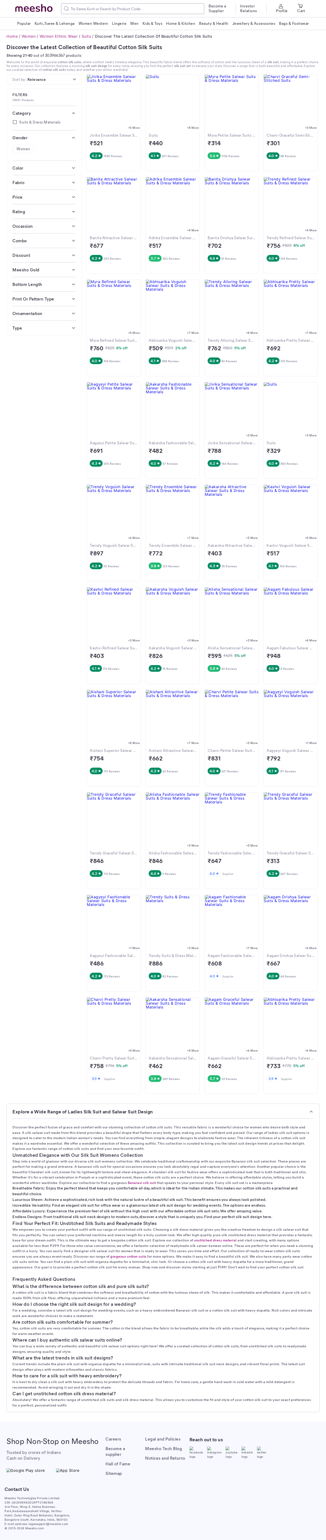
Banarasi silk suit (142, 1182)
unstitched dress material (215, 1240)
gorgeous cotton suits (128, 1256)
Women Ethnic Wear (59, 36)
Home (12, 36)
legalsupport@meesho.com (48, 1524)
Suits (86, 36)
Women (29, 36)
